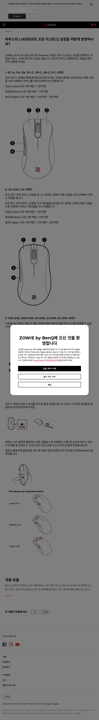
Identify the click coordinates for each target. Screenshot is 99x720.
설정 (49, 384)
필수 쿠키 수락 (49, 376)
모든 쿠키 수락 (49, 368)
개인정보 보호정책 (53, 360)
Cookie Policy (38, 360)
